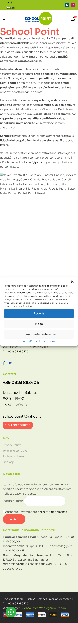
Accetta (39, 313)
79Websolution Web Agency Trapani (42, 608)
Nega (39, 324)
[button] (72, 282)
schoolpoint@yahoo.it (31, 162)
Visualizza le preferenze (39, 334)
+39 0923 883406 (21, 382)
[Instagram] (73, 5)
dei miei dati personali (52, 511)
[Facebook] (67, 5)
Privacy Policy (47, 340)
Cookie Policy (29, 340)
